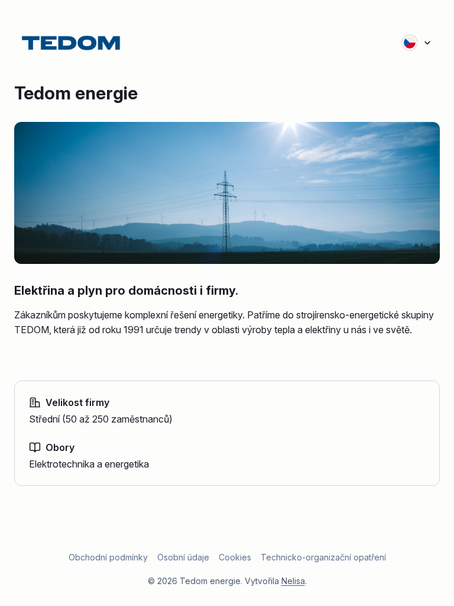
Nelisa (293, 581)
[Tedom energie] (71, 42)
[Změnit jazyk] (417, 42)
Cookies (235, 557)
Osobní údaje (183, 557)
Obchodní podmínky (108, 557)
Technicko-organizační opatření (323, 557)
